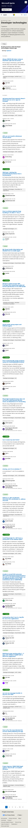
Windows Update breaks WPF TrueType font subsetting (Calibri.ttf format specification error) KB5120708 (14, 285)
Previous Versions (13, 818)
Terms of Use (18, 822)
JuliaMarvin (8, 88)
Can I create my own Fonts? (11, 440)
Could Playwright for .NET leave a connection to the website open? (13, 538)
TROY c (6, 453)
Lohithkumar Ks (9, 268)
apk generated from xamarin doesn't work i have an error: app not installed (14, 100)
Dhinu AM (7, 314)
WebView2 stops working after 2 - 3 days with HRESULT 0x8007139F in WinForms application (13, 655)
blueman (7, 750)
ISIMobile (7, 309)
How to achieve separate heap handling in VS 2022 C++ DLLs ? (12, 211)
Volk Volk (7, 82)
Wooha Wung (8, 156)
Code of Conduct (5, 824)
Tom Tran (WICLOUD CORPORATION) (10, 718)
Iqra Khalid (7, 458)
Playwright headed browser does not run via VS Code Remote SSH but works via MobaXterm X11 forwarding (14, 400)
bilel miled (7, 120)
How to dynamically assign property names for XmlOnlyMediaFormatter (13, 361)
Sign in (25, 14)
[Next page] (22, 807)
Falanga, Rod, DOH (9, 637)
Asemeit (7, 273)
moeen (6, 388)
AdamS (7, 345)
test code (7, 677)
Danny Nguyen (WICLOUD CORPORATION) (11, 428)
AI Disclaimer (4, 818)
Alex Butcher (8, 162)
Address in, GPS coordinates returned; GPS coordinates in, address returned (14, 499)
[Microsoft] (14, 15)
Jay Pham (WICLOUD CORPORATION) (10, 526)
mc (6, 713)
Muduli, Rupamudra (10, 233)
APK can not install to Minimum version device (12, 136)
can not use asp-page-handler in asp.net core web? (12, 693)
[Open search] (21, 15)
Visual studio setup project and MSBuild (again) (12, 325)
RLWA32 (7, 239)
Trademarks (14, 824)
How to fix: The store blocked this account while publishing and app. (13, 730)
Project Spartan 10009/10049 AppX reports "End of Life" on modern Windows (13, 767)
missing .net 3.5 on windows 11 (12, 469)
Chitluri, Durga (8, 600)
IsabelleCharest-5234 (10, 195)
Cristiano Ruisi (8, 755)
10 (19, 807)
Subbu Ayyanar (8, 422)
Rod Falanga (8, 558)
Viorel (6, 682)
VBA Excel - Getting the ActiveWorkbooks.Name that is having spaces (12, 174)
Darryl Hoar (8, 383)
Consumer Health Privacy (7, 822)
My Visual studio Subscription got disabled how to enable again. (13, 250)
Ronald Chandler (9, 521)
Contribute (3, 820)
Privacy (9, 820)
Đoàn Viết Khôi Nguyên (10, 791)
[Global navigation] (1, 15)
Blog (19, 818)
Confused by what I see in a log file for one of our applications (13, 617)
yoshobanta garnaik (10, 480)
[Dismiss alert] (26, 2)
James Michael (8, 125)
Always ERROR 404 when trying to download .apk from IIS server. (13, 59)
